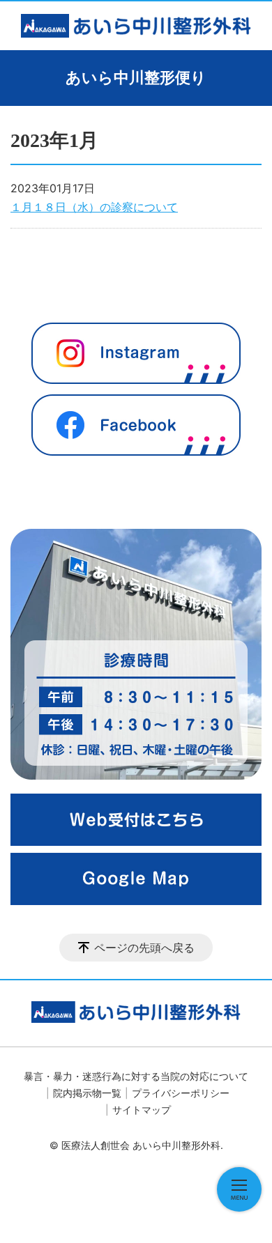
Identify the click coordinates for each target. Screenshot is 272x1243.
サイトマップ (141, 1109)
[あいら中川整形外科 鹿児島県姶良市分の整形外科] (136, 25)
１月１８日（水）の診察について (94, 207)
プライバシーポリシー (180, 1093)
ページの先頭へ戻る (144, 948)
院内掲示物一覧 (87, 1093)
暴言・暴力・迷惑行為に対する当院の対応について (136, 1076)
